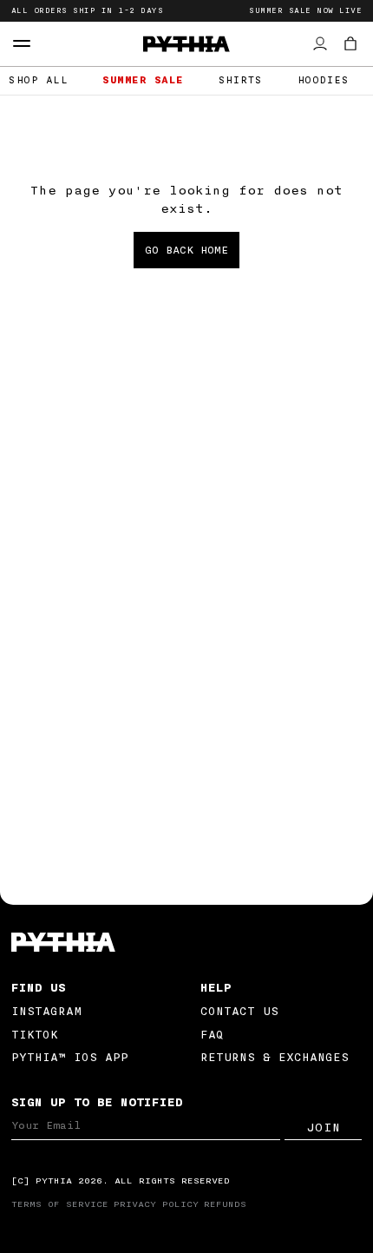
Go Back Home (186, 250)
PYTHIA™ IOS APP (69, 1057)
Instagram (46, 1011)
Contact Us (239, 1011)
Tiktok (34, 1034)
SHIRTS (241, 80)
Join (323, 1128)
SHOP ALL (38, 80)
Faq (212, 1034)
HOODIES (324, 80)
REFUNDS (225, 1204)
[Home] (186, 942)
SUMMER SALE (143, 80)
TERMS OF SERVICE (59, 1204)
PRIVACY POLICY (156, 1204)
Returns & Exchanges (274, 1057)
